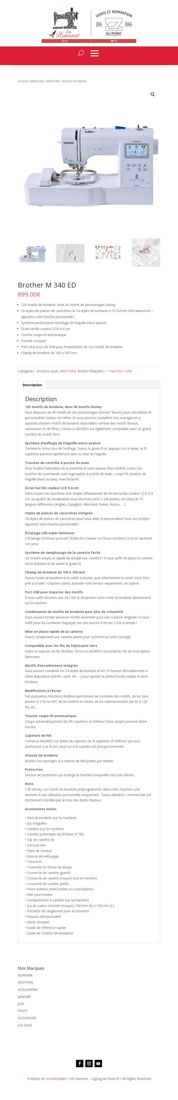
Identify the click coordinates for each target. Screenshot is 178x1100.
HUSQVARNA (28, 989)
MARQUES (37, 81)
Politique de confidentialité (47, 1078)
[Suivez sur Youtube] (98, 1063)
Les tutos (25, 1025)
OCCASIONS (27, 1018)
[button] (153, 94)
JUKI (21, 1004)
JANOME (24, 996)
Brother (83, 371)
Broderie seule (47, 371)
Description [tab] (32, 385)
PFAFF (23, 1011)
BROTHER (53, 81)
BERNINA (25, 975)
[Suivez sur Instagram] (89, 1063)
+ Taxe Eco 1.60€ (119, 371)
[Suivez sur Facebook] (79, 1063)
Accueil (23, 81)
